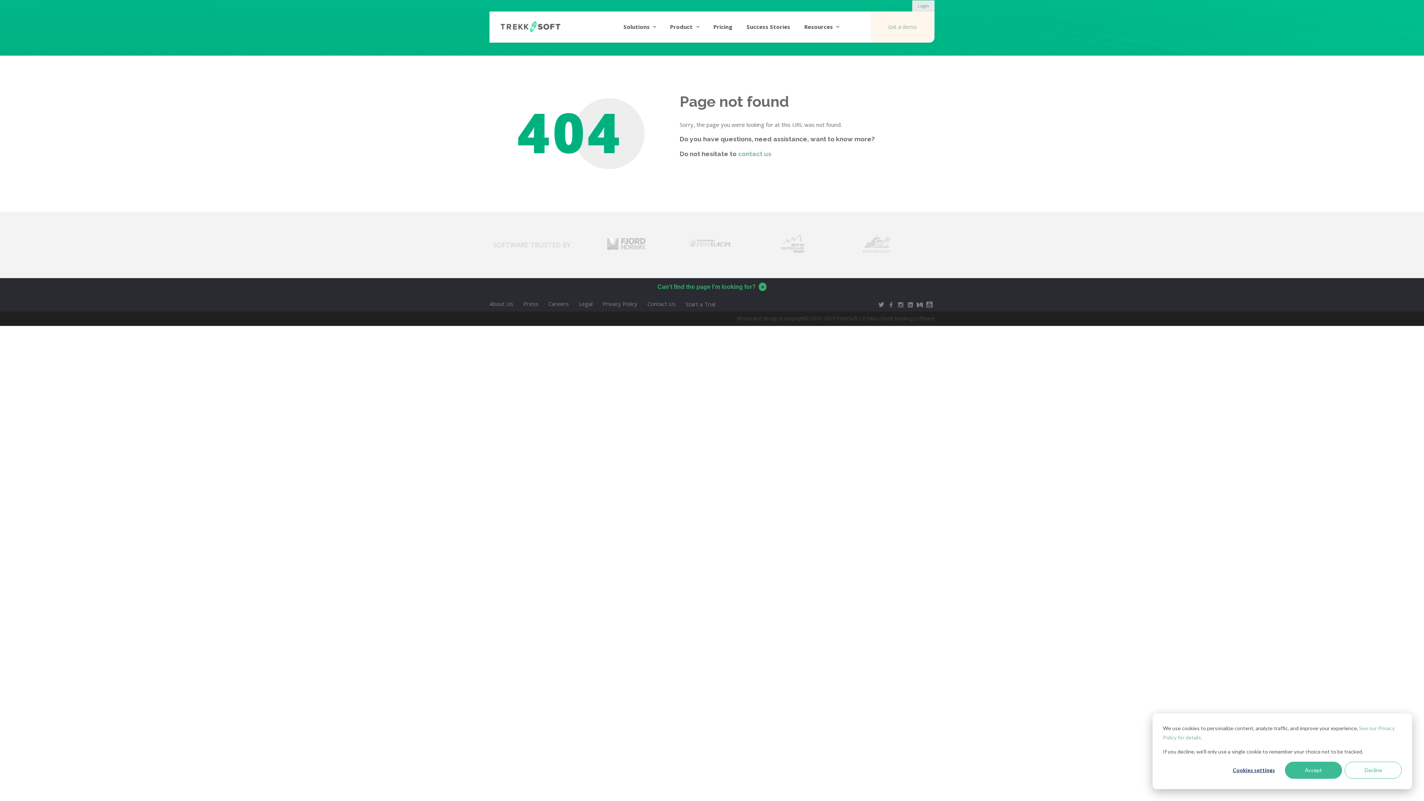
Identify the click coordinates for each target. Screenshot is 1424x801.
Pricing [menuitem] (722, 26)
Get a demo (902, 26)
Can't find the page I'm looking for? (706, 287)
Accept (1313, 770)
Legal (586, 303)
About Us (501, 303)
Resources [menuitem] (818, 26)
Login (923, 6)
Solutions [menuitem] (636, 26)
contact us (754, 154)
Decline (1373, 770)
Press (530, 303)
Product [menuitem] (681, 26)
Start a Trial (700, 304)
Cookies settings (1254, 770)
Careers (558, 303)
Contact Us (661, 303)
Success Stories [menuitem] (768, 26)
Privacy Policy (620, 303)
